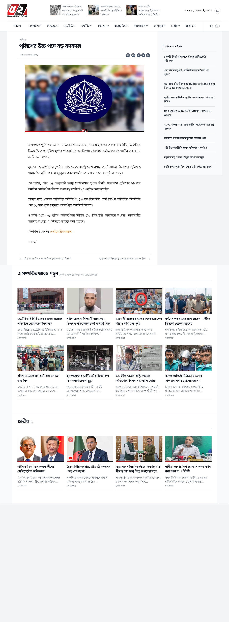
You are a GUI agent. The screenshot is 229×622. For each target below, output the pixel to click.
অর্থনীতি (87, 26)
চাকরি (176, 26)
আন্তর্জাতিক (122, 26)
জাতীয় (22, 40)
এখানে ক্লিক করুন (61, 232)
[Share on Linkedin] (148, 55)
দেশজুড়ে (53, 26)
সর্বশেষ (17, 26)
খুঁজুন (217, 26)
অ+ (133, 55)
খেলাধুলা (160, 26)
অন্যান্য (191, 26)
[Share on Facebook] (139, 55)
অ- (128, 55)
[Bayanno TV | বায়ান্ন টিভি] (17, 10)
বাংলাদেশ (36, 26)
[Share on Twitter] (143, 55)
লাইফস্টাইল (142, 26)
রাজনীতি (70, 26)
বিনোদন (104, 26)
